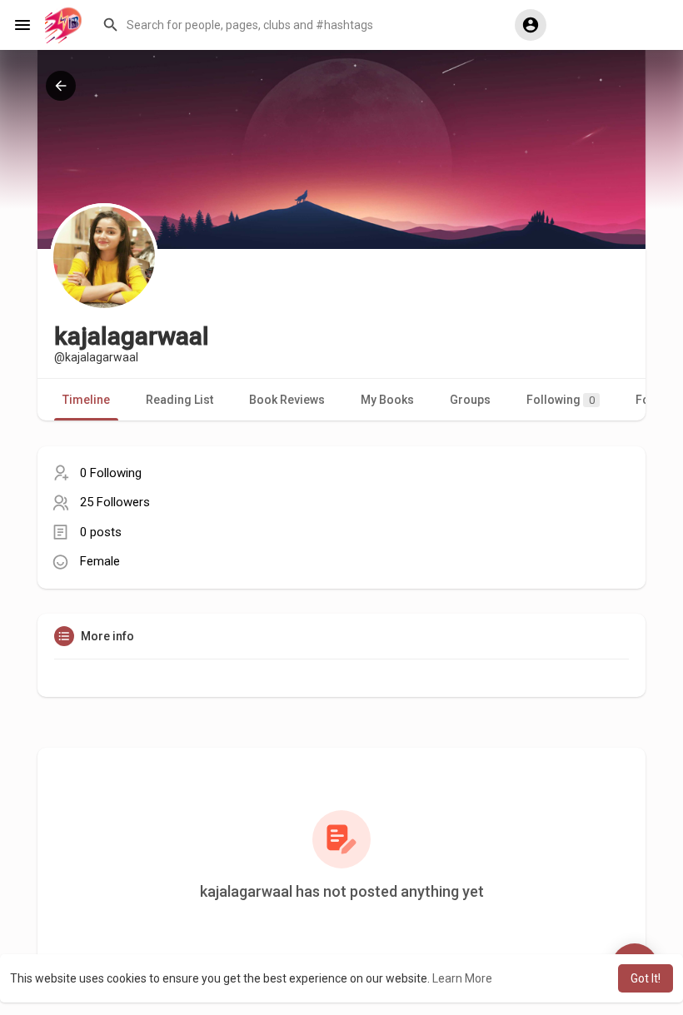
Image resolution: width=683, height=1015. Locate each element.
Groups (470, 399)
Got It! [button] (646, 978)
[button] (296, 25)
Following (560, 399)
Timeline (86, 399)
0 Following (111, 472)
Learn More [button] (462, 978)
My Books (387, 399)
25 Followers (115, 502)
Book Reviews (287, 399)
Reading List (179, 399)
